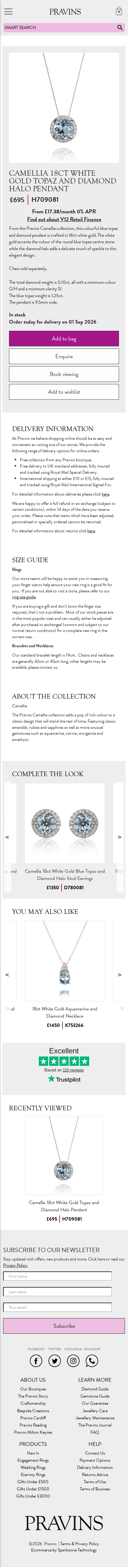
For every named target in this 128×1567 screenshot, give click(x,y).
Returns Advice (95, 1475)
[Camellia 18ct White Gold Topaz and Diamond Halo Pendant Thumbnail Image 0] (64, 108)
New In (33, 1453)
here (105, 494)
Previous (7, 837)
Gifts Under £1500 (33, 1489)
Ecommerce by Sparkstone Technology (64, 1550)
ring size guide (23, 597)
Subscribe (64, 1326)
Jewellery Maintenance (95, 1418)
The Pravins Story (33, 1396)
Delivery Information (95, 1468)
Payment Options (95, 1460)
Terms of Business (95, 1489)
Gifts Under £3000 (33, 1496)
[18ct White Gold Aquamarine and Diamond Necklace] (65, 961)
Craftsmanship (33, 1403)
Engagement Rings (33, 1460)
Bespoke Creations (33, 1411)
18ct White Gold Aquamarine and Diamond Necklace (64, 1012)
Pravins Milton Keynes (33, 1432)
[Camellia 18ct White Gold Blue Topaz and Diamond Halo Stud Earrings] (65, 823)
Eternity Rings (33, 1475)
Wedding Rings (33, 1468)
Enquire (64, 356)
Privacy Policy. (15, 1265)
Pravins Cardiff (33, 1418)
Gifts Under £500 (32, 1482)
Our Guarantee (95, 1403)
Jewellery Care (95, 1411)
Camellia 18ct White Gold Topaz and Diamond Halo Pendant (64, 1206)
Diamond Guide (94, 1389)
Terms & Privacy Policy (79, 1544)
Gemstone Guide (94, 1396)
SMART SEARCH (20, 27)
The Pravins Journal (95, 1425)
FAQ (94, 1432)
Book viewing (64, 374)
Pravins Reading (33, 1425)
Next (120, 837)
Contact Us (95, 1453)
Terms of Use (95, 1482)
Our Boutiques (33, 1389)
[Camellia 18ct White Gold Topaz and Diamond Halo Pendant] (64, 1155)
